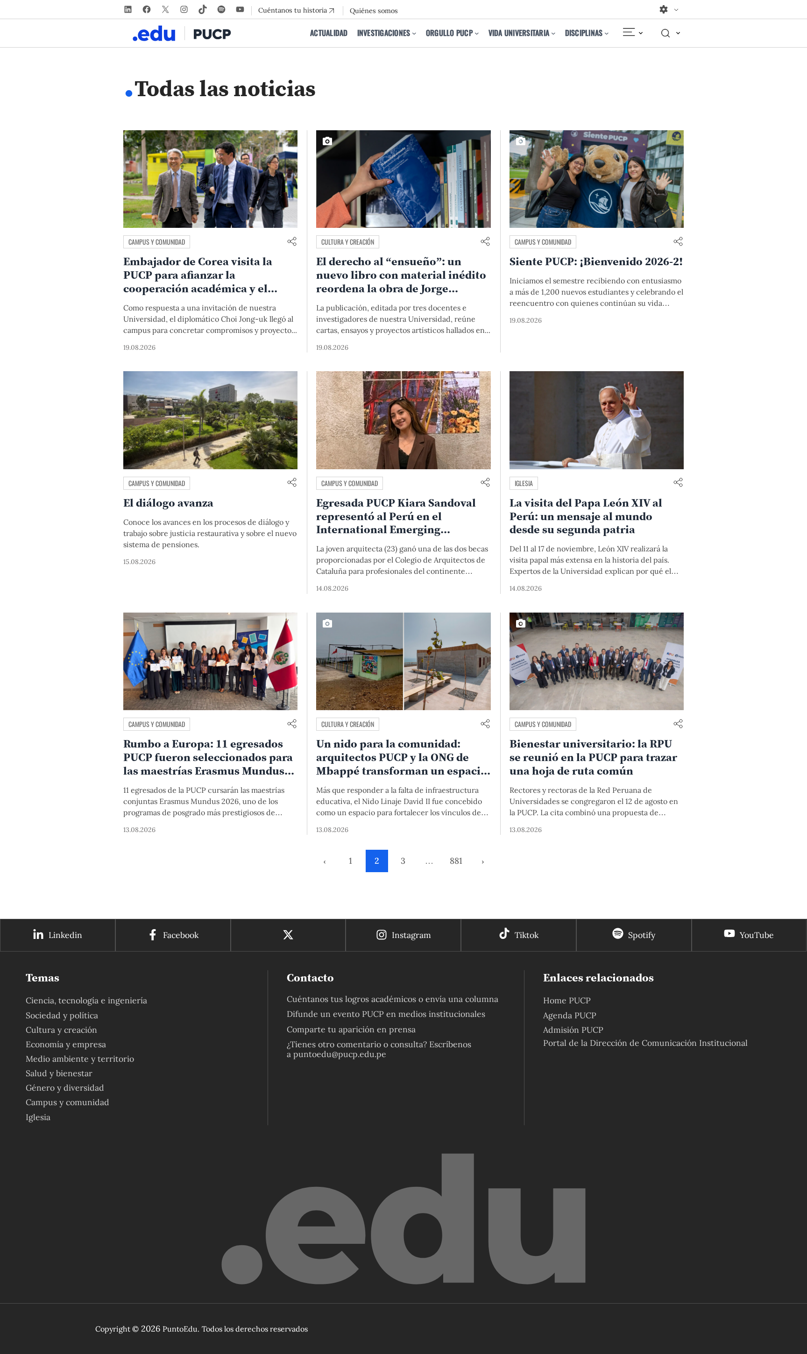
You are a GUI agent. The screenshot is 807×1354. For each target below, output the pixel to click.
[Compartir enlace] (291, 242)
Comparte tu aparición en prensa (351, 1029)
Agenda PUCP (569, 1015)
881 (456, 860)
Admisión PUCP (573, 1029)
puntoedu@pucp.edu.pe (339, 1054)
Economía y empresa (66, 1044)
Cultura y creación (347, 242)
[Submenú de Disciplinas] (606, 33)
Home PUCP (567, 1000)
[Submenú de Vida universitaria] (553, 33)
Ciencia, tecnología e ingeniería (86, 1000)
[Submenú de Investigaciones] (414, 33)
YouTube (757, 935)
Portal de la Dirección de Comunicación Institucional (645, 1043)
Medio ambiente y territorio (80, 1058)
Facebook (180, 935)
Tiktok (526, 935)
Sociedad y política (62, 1015)
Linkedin (65, 935)
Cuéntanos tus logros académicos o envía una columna (392, 999)
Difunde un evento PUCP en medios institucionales (386, 1013)
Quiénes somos (374, 11)
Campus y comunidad (156, 242)
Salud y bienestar (59, 1073)
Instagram (411, 935)
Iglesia (524, 483)
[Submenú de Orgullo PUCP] (476, 33)
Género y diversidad (65, 1087)
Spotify (641, 935)
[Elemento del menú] (632, 33)
